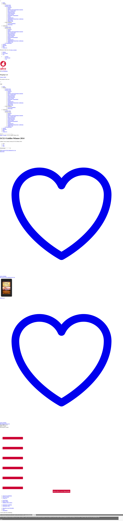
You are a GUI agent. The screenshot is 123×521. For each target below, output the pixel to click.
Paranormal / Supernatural (13, 15)
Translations (5, 510)
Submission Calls (6, 505)
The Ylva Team (6, 497)
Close (1, 519)
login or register (13, 50)
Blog (4, 46)
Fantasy (9, 16)
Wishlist (4, 52)
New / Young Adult (12, 10)
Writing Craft (10, 21)
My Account (5, 53)
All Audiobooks (8, 43)
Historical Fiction (11, 12)
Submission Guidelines (7, 504)
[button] (2, 298)
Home (4, 2)
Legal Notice (5, 500)
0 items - (3, 77)
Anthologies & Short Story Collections (15, 18)
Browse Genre (8, 6)
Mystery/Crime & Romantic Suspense (15, 9)
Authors (4, 44)
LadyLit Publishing (12, 23)
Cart (3, 54)
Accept (34, 514)
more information (28, 514)
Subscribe (5, 45)
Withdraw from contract (7, 502)
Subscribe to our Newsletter (8, 508)
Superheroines (10, 17)
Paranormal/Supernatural (13, 37)
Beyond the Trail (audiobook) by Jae (7, 277)
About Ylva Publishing (7, 495)
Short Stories (10, 20)
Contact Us (5, 47)
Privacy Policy (5, 501)
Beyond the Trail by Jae (5, 423)
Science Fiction (11, 14)
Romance (10, 7)
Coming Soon (8, 5)
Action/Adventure (11, 13)
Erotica (9, 8)
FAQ (4, 509)
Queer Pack (10, 24)
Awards (4, 135)
